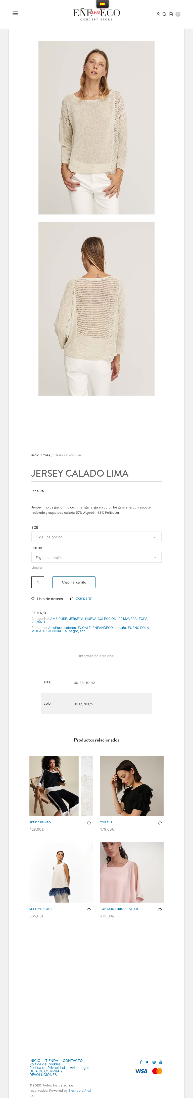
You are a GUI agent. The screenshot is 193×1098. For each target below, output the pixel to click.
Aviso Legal (79, 1067)
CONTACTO (73, 1060)
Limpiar (36, 567)
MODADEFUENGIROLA (49, 631)
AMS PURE (58, 619)
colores (70, 628)
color (36, 548)
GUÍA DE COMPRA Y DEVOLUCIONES (46, 1072)
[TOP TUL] (132, 786)
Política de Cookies (45, 1064)
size (34, 527)
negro (73, 631)
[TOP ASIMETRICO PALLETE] (132, 872)
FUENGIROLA (138, 628)
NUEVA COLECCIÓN (100, 619)
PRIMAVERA (127, 619)
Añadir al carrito (74, 582)
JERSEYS (76, 619)
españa (120, 628)
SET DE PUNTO (40, 822)
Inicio (35, 455)
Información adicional (96, 656)
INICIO (34, 1060)
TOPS (46, 455)
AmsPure (55, 628)
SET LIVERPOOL (40, 909)
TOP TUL (106, 822)
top (82, 631)
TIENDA (51, 1060)
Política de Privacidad (47, 1067)
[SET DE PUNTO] (61, 786)
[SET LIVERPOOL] (61, 872)
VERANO (38, 622)
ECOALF (84, 628)
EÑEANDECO (102, 628)
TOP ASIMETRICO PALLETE (119, 909)
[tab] (96, 656)
